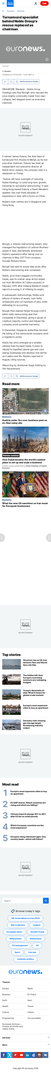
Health (5, 1006)
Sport (17, 952)
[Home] (3, 11)
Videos (30, 1012)
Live (44, 3)
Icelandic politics (25, 959)
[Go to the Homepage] (10, 3)
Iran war (32, 952)
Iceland (36, 925)
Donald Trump (37, 932)
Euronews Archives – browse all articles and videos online (12, 1026)
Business (10, 11)
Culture (5, 1012)
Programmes (8, 1018)
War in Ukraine (18, 925)
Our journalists (34, 1018)
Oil (37, 945)
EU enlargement (20, 945)
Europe (5, 988)
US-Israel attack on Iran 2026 (25, 918)
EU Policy (31, 994)
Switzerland (35, 939)
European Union (14, 932)
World (30, 988)
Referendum (16, 939)
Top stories (11, 655)
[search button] (46, 900)
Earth (4, 1000)
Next (29, 1000)
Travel (30, 1006)
